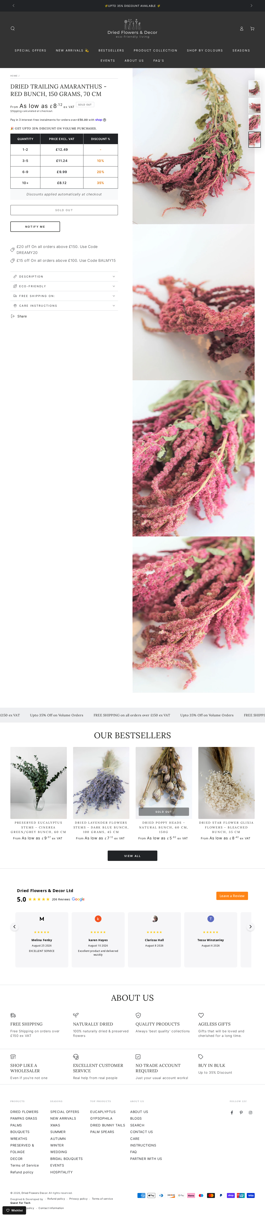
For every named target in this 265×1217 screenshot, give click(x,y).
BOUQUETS (20, 1132)
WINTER (57, 1145)
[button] (12, 28)
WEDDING (58, 1152)
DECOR (16, 1159)
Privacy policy (78, 1198)
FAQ (133, 1152)
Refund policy (22, 1172)
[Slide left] (13, 6)
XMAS (55, 1125)
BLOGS (136, 1118)
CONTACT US (141, 1132)
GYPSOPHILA (101, 1118)
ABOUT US (139, 1112)
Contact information (51, 1208)
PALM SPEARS (102, 1132)
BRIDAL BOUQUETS (66, 1159)
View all (132, 856)
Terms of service (102, 1198)
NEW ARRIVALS (63, 1118)
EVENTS (57, 1165)
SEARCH (137, 1125)
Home (14, 75)
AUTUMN (58, 1139)
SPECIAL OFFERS (64, 1112)
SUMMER (58, 1132)
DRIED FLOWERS (24, 1112)
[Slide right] (251, 6)
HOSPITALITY (61, 1172)
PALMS (16, 1125)
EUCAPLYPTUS (103, 1112)
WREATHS (18, 1139)
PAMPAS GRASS (23, 1118)
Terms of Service (24, 1165)
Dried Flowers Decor (34, 1192)
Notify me (35, 226)
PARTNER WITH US (146, 1159)
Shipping (16, 110)
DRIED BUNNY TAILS (107, 1125)
